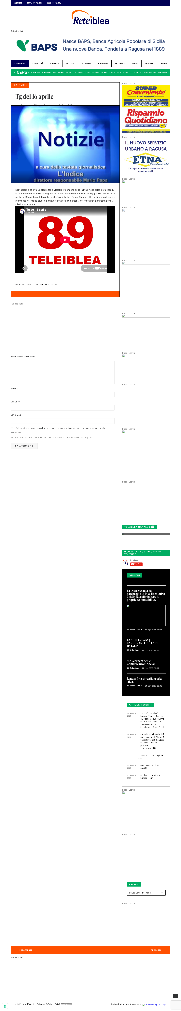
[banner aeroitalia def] (146, 264)
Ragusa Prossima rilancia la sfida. (144, 680)
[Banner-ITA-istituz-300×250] (146, 793)
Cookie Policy (54, 3)
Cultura (70, 64)
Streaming (19, 64)
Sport (135, 64)
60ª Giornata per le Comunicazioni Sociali (141, 662)
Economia (86, 64)
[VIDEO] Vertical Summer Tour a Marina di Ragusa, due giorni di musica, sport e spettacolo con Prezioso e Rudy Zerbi (152, 720)
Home (15, 85)
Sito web (16, 415)
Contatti (18, 3)
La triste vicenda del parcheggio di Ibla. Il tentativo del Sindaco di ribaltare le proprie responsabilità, (146, 595)
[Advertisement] (65, 325)
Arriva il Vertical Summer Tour (150, 776)
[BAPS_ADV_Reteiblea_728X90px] (90, 56)
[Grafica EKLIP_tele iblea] (146, 211)
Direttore (25, 284)
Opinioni (103, 64)
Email (15, 401)
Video (164, 64)
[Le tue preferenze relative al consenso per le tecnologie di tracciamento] (5, 1006)
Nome (14, 388)
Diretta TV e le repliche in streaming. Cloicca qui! (143, 544)
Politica (120, 64)
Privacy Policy (34, 3)
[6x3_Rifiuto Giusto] (146, 182)
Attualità (37, 64)
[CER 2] (146, 356)
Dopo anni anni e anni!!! (149, 766)
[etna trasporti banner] (146, 174)
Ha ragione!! (159, 755)
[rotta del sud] (146, 317)
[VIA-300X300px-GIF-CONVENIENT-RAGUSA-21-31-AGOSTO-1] (146, 132)
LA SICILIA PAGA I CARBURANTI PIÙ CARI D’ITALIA (142, 643)
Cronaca (54, 64)
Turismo (149, 64)
